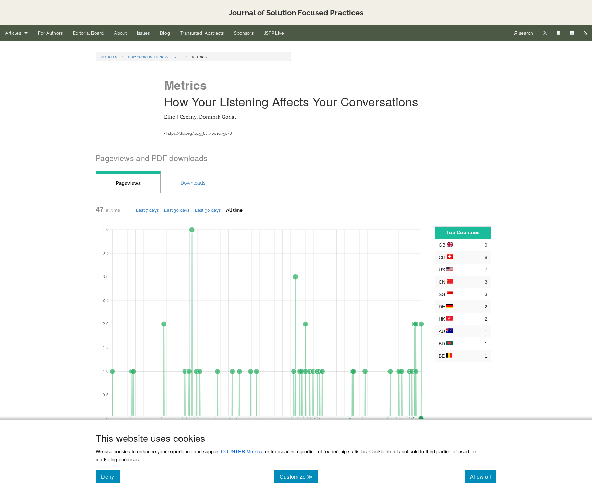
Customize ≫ (299, 476)
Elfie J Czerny (180, 116)
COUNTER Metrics (241, 451)
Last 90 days (208, 210)
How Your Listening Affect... (154, 56)
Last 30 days (176, 210)
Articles (13, 33)
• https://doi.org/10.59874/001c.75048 (198, 133)
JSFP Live (274, 33)
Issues (143, 33)
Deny (110, 476)
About (120, 33)
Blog (165, 33)
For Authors (50, 33)
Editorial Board (88, 33)
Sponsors (244, 33)
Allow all (483, 476)
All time (234, 210)
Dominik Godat (217, 116)
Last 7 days (147, 210)
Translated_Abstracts (202, 33)
